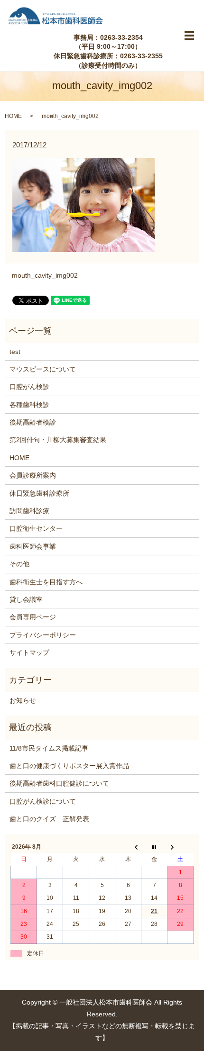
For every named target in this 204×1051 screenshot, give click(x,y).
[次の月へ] (180, 847)
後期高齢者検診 (32, 422)
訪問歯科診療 (29, 511)
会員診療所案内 (32, 475)
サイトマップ (29, 652)
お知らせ (22, 700)
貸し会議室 (26, 599)
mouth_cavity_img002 (45, 275)
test (14, 351)
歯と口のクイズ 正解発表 (49, 819)
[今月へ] (154, 847)
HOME (13, 116)
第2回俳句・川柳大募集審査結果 (57, 440)
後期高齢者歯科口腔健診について (59, 783)
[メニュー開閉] (189, 35)
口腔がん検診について (42, 801)
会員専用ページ (32, 617)
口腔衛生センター (36, 528)
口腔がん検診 (29, 386)
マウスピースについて (42, 369)
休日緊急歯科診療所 (39, 493)
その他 (19, 564)
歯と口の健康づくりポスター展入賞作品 (69, 766)
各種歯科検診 (29, 404)
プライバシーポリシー (42, 635)
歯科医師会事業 (32, 546)
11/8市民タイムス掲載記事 (48, 748)
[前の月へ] (128, 847)
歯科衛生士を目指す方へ (46, 582)
